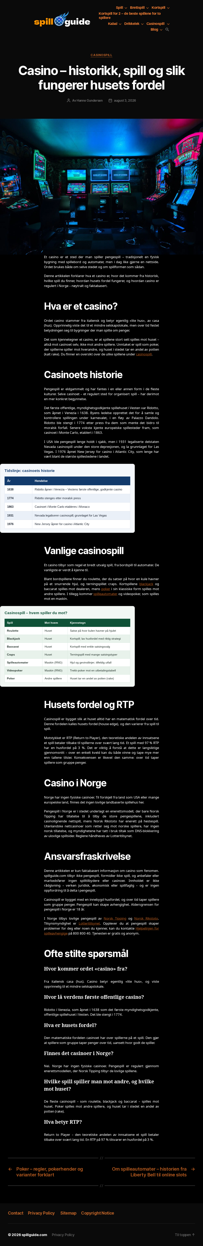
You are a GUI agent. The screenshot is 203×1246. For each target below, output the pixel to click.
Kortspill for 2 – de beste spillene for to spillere (130, 16)
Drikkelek (131, 24)
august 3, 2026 (125, 100)
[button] (167, 29)
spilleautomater (105, 593)
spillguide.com (34, 1235)
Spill (119, 8)
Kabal (112, 24)
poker (105, 589)
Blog (154, 29)
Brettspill (137, 8)
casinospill (144, 354)
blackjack (146, 584)
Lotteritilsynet (89, 923)
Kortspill (158, 8)
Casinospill (156, 24)
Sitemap (68, 1213)
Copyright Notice (97, 1213)
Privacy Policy (42, 1213)
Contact (15, 1213)
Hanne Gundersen (90, 100)
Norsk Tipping (115, 918)
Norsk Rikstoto (146, 918)
